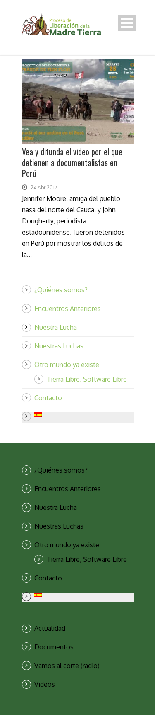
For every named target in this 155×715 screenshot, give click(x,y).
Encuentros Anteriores (67, 308)
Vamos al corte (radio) (67, 665)
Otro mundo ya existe (66, 364)
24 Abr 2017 (44, 187)
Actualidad (49, 628)
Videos (44, 684)
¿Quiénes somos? (61, 290)
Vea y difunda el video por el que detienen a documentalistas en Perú (72, 162)
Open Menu (127, 23)
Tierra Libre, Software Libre (87, 379)
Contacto (48, 398)
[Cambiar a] (84, 414)
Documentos (54, 647)
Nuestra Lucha (55, 327)
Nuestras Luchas (58, 346)
